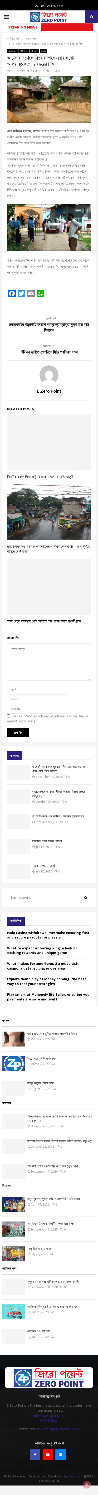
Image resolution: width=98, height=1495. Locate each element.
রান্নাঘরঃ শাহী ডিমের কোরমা (47, 841)
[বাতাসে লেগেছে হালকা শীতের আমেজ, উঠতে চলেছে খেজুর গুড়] (18, 796)
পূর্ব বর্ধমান (34, 51)
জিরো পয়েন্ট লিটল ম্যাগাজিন (41, 1058)
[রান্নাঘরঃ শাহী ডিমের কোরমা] (18, 846)
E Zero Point (21, 71)
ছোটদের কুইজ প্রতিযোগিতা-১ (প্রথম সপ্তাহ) (52, 1306)
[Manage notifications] (87, 1484)
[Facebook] (35, 1454)
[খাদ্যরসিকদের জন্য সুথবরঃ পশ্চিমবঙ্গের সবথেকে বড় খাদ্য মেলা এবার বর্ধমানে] (18, 772)
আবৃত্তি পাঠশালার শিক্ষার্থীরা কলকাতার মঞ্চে (50, 1224)
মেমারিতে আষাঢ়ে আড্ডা (39, 1248)
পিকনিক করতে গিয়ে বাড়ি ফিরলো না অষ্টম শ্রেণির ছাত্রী (40, 477)
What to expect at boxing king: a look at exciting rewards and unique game (42, 950)
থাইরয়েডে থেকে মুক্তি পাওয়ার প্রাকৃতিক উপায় (52, 1034)
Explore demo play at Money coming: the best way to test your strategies (46, 981)
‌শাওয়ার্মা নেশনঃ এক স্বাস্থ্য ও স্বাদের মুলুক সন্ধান (58, 816)
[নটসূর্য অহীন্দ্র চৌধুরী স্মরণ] (13, 1088)
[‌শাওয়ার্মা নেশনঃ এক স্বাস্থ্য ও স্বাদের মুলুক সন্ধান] (18, 821)
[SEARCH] (86, 897)
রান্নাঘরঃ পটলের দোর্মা (43, 866)
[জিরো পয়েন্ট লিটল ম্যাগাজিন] (13, 1063)
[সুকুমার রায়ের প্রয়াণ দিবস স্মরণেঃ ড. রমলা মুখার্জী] (13, 1286)
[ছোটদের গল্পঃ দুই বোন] (13, 1336)
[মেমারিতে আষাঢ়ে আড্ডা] (13, 1253)
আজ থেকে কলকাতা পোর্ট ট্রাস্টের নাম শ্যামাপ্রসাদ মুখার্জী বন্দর (44, 621)
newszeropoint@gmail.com (58, 1429)
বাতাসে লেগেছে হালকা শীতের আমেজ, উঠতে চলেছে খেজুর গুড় (59, 1141)
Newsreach (75, 1476)
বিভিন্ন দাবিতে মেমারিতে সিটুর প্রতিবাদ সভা (49, 351)
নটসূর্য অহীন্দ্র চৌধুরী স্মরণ (40, 1083)
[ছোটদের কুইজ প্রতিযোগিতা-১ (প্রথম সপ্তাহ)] (13, 1311)
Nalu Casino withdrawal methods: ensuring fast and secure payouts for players (48, 935)
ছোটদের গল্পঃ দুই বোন (38, 1331)
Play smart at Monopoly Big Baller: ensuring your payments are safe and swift (49, 996)
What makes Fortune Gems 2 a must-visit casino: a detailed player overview (43, 966)
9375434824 (49, 1420)
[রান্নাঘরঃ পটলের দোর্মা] (18, 871)
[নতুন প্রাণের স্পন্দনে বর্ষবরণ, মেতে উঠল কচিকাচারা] (13, 1204)
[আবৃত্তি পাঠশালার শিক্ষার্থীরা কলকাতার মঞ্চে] (13, 1228)
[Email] (60, 1454)
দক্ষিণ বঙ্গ (24, 51)
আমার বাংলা (12, 51)
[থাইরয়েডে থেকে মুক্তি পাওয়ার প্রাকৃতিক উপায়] (13, 1039)
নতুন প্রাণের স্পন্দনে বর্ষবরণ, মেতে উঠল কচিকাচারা (53, 1199)
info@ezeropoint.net (49, 1415)
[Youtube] (48, 1454)
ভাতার (43, 51)
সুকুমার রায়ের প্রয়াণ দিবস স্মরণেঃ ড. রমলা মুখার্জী (53, 1281)
